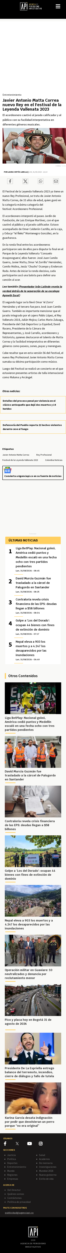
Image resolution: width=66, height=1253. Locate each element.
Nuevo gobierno (48, 1174)
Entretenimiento (12, 94)
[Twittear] (25, 183)
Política (11, 1159)
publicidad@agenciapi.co (19, 1212)
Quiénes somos (15, 1193)
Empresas (12, 1178)
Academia (44, 1159)
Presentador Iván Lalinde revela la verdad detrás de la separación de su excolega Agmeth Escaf (32, 291)
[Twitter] (21, 1143)
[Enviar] (40, 181)
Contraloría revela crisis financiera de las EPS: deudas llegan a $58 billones (36, 606)
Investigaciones (47, 1166)
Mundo (11, 1170)
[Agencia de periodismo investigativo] (32, 6)
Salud (42, 1155)
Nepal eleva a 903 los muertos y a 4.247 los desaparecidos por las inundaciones (31, 650)
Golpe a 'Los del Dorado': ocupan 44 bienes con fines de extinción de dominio (35, 627)
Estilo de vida (46, 1178)
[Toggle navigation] (63, 3)
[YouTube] (33, 1144)
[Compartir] (10, 181)
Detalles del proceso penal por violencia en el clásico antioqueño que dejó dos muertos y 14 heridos (29, 404)
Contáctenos (14, 1197)
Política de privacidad (19, 1201)
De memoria (46, 1163)
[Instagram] (44, 1144)
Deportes (12, 1163)
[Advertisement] (33, 58)
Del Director (14, 1189)
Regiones (12, 1174)
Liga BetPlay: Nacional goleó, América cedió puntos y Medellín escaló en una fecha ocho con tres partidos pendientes (36, 559)
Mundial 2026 (46, 1170)
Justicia (11, 1155)
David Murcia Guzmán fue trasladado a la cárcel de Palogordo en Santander (33, 585)
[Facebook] (10, 1144)
